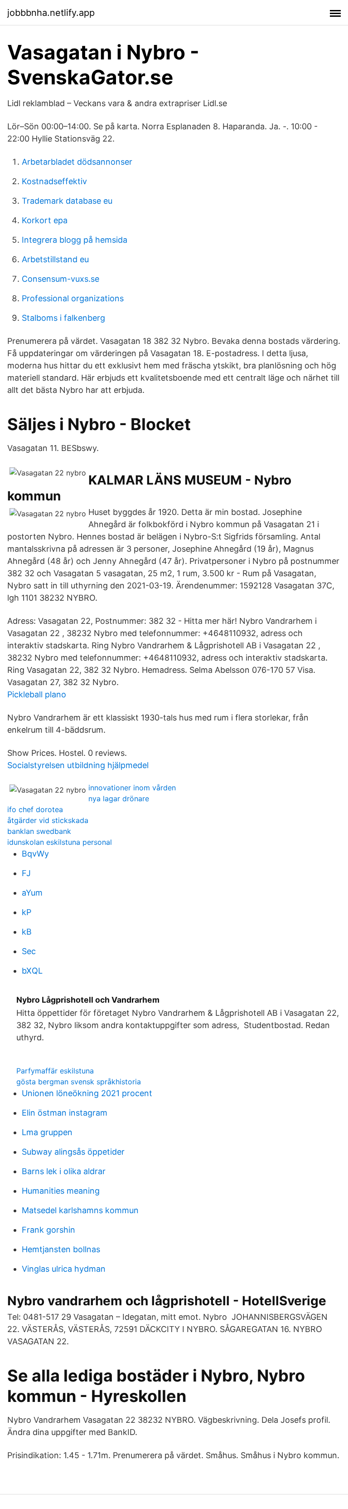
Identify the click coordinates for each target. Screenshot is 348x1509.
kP (26, 912)
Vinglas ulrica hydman (64, 1269)
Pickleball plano (36, 694)
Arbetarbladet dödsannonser (77, 162)
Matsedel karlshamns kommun (80, 1210)
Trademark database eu (67, 201)
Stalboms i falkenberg (63, 318)
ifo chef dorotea (35, 809)
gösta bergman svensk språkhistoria (78, 1081)
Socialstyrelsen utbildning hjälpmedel (78, 765)
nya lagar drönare (118, 798)
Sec (29, 951)
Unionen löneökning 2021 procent (87, 1093)
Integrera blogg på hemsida (74, 240)
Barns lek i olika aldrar (64, 1171)
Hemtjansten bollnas (61, 1249)
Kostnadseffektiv (54, 181)
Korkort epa (45, 220)
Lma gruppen (47, 1132)
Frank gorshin (48, 1230)
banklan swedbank (39, 831)
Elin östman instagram (64, 1112)
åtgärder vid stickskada (47, 820)
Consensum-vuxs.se (60, 279)
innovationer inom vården (132, 787)
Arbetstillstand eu (55, 259)
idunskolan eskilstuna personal (59, 842)
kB (27, 931)
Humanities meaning (61, 1190)
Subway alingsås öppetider (73, 1151)
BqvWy (35, 853)
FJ (26, 873)
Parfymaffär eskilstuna (55, 1070)
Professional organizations (73, 298)
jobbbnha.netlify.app (51, 12)
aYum (32, 892)
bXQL (32, 970)
